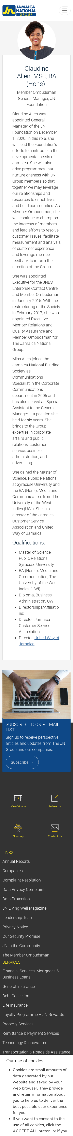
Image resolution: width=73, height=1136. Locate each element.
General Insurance (18, 986)
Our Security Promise (21, 936)
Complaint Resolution (21, 880)
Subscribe (20, 762)
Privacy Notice (15, 926)
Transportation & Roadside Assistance (36, 1052)
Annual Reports (16, 861)
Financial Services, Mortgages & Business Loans (30, 974)
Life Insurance (15, 1005)
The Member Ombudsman (25, 955)
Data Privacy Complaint (23, 889)
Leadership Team (17, 917)
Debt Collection (15, 995)
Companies (12, 870)
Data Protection (16, 898)
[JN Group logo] (19, 11)
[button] (65, 10)
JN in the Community (21, 945)
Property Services (17, 1023)
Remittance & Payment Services (30, 1033)
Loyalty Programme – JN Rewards (33, 1014)
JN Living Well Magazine (24, 908)
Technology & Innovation (24, 1042)
